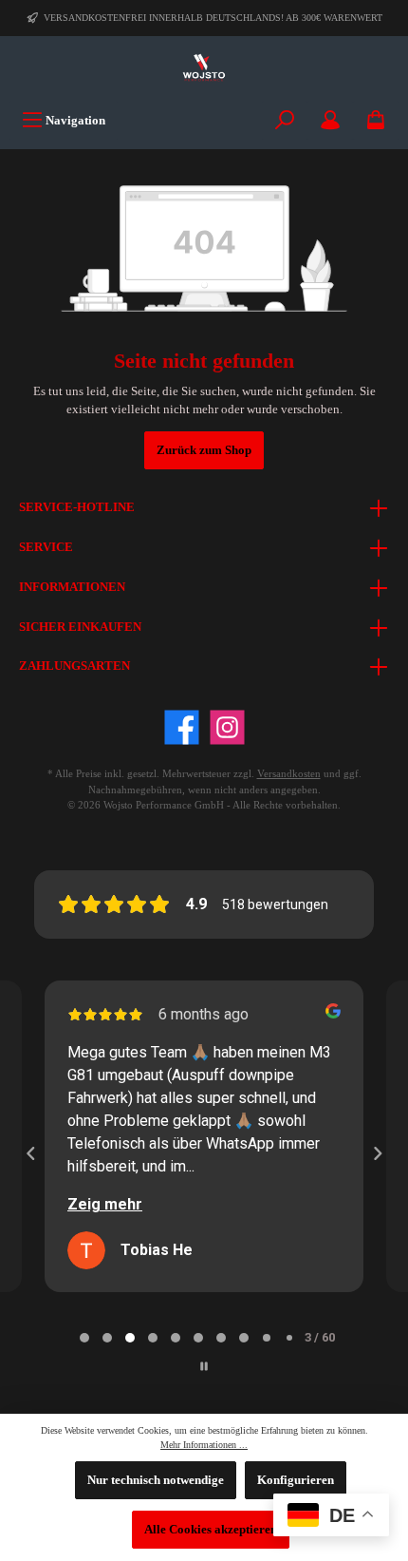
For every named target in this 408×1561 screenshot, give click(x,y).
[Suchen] (284, 120)
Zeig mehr (104, 1204)
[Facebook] (181, 727)
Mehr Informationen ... (204, 1444)
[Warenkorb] (376, 120)
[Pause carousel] (204, 1366)
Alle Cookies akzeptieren (210, 1529)
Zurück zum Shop (204, 450)
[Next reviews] (377, 1153)
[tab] (84, 1337)
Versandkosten (289, 773)
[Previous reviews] (30, 1153)
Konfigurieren (295, 1480)
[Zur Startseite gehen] (204, 68)
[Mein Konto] (330, 120)
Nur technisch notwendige (155, 1480)
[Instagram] (227, 727)
